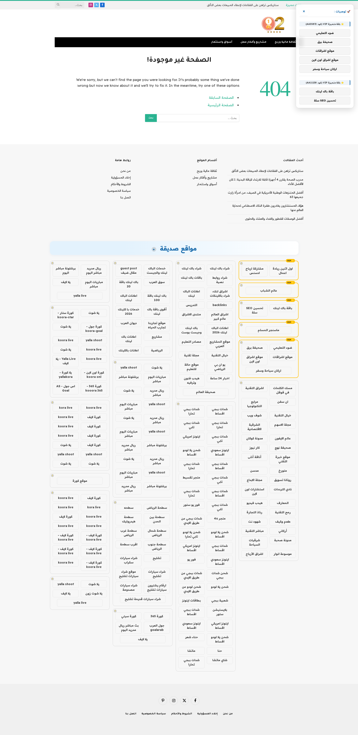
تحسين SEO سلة (254, 310)
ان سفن (282, 402)
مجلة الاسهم (282, 425)
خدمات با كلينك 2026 (128, 311)
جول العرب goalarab (156, 628)
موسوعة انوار (283, 554)
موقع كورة (80, 481)
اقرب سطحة (128, 544)
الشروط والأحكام (121, 184)
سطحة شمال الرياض (157, 533)
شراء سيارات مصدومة (128, 587)
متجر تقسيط (191, 477)
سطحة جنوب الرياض (157, 546)
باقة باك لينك (282, 308)
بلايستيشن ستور (220, 612)
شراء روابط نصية (219, 280)
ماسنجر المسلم (268, 330)
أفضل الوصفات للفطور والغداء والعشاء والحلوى (274, 218)
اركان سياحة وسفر (268, 370)
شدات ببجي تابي (192, 425)
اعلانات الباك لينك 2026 (219, 330)
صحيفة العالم (205, 392)
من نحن (125, 171)
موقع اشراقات (283, 357)
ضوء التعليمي (282, 347)
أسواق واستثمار (221, 42)
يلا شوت (156, 367)
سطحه (128, 508)
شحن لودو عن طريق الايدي (191, 589)
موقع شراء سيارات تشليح (128, 574)
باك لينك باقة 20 (128, 284)
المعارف (283, 503)
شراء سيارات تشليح (157, 574)
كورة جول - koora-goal (94, 329)
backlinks (220, 305)
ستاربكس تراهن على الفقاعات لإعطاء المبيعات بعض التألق (243, 5)
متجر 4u (220, 518)
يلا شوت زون (93, 593)
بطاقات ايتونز (191, 600)
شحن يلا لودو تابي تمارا (191, 534)
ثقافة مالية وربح (285, 42)
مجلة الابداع (254, 480)
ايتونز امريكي (191, 436)
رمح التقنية (283, 512)
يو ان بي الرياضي (219, 367)
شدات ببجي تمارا (192, 411)
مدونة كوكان (254, 438)
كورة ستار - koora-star (65, 315)
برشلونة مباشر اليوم (66, 270)
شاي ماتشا (219, 660)
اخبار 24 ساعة (219, 378)
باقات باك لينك (191, 278)
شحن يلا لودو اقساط (191, 452)
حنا (220, 651)
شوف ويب (254, 415)
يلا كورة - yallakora (66, 375)
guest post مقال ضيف (128, 270)
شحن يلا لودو (220, 587)
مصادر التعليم (191, 341)
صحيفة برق (255, 347)
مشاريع (157, 337)
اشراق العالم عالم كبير (219, 316)
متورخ (282, 470)
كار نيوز (254, 447)
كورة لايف (93, 417)
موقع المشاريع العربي (219, 344)
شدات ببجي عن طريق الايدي (191, 521)
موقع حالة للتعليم (191, 367)
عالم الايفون (283, 438)
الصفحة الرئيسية (221, 105)
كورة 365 (157, 616)
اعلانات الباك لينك (191, 293)
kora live (65, 408)
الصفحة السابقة (221, 97)
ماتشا (191, 651)
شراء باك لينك (220, 268)
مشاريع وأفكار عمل (253, 42)
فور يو (191, 559)
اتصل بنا (125, 197)
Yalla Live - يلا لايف (66, 361)
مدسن (254, 470)
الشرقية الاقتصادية (254, 427)
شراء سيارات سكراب (128, 560)
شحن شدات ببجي (220, 575)
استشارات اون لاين (254, 491)
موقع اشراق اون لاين (254, 359)
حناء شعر (191, 637)
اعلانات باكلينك (129, 350)
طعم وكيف (282, 521)
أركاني (282, 531)
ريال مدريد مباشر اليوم (94, 270)
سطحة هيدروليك (128, 519)
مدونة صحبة (282, 540)
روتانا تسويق (282, 480)
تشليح (157, 558)
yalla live (79, 296)
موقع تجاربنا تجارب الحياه (157, 325)
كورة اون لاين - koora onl (94, 375)
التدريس (191, 305)
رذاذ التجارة (254, 512)
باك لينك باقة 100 (156, 298)
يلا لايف (143, 639)
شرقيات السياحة (254, 542)
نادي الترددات (283, 489)
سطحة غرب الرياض (128, 533)
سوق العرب (157, 282)
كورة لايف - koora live (94, 537)
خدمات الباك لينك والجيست (157, 270)
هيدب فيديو (254, 503)
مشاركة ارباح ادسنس (255, 271)
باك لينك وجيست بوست (191, 330)
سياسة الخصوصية (119, 191)
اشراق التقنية (254, 388)
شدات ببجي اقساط (220, 411)
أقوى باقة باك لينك (157, 311)
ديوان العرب (129, 323)
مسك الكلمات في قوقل (282, 390)
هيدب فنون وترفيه (191, 380)
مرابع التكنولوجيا (254, 404)
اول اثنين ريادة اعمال (283, 271)
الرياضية (157, 350)
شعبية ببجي (219, 600)
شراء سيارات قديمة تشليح (143, 599)
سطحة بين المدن (156, 519)
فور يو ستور (191, 505)
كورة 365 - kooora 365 (94, 388)
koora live (65, 340)
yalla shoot (128, 367)
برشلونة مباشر (129, 377)
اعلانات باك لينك (128, 339)
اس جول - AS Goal (65, 388)
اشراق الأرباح (254, 554)
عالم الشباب (268, 290)
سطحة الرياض (157, 508)
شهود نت (254, 521)
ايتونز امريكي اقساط (191, 548)
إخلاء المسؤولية (121, 177)
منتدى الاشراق (191, 314)
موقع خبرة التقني (282, 459)
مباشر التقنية (254, 531)
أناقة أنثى (254, 457)
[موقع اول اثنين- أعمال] (274, 23)
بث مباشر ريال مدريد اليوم (129, 628)
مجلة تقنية (191, 355)
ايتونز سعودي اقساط (220, 452)
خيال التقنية (282, 415)
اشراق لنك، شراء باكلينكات (220, 293)
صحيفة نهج (283, 447)
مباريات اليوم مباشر (157, 379)
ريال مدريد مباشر (157, 393)
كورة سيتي (128, 616)
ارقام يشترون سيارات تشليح (157, 587)
